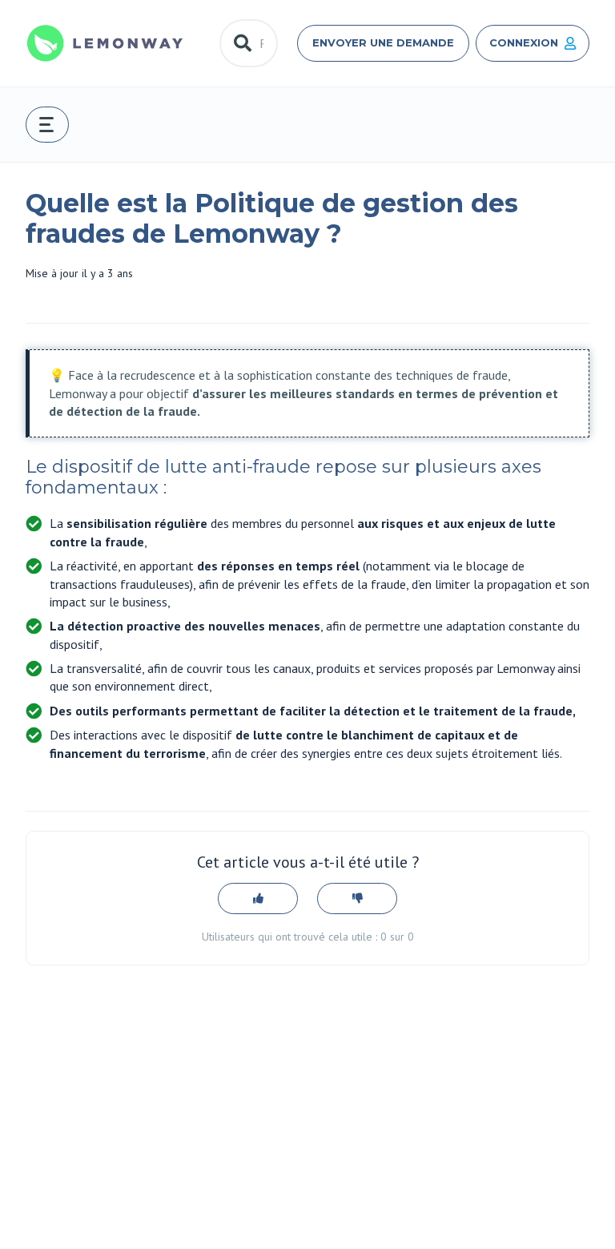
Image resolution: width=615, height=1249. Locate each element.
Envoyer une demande (383, 42)
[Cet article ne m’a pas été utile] (357, 898)
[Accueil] (105, 43)
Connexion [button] (523, 42)
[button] (47, 125)
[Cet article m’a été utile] (258, 898)
